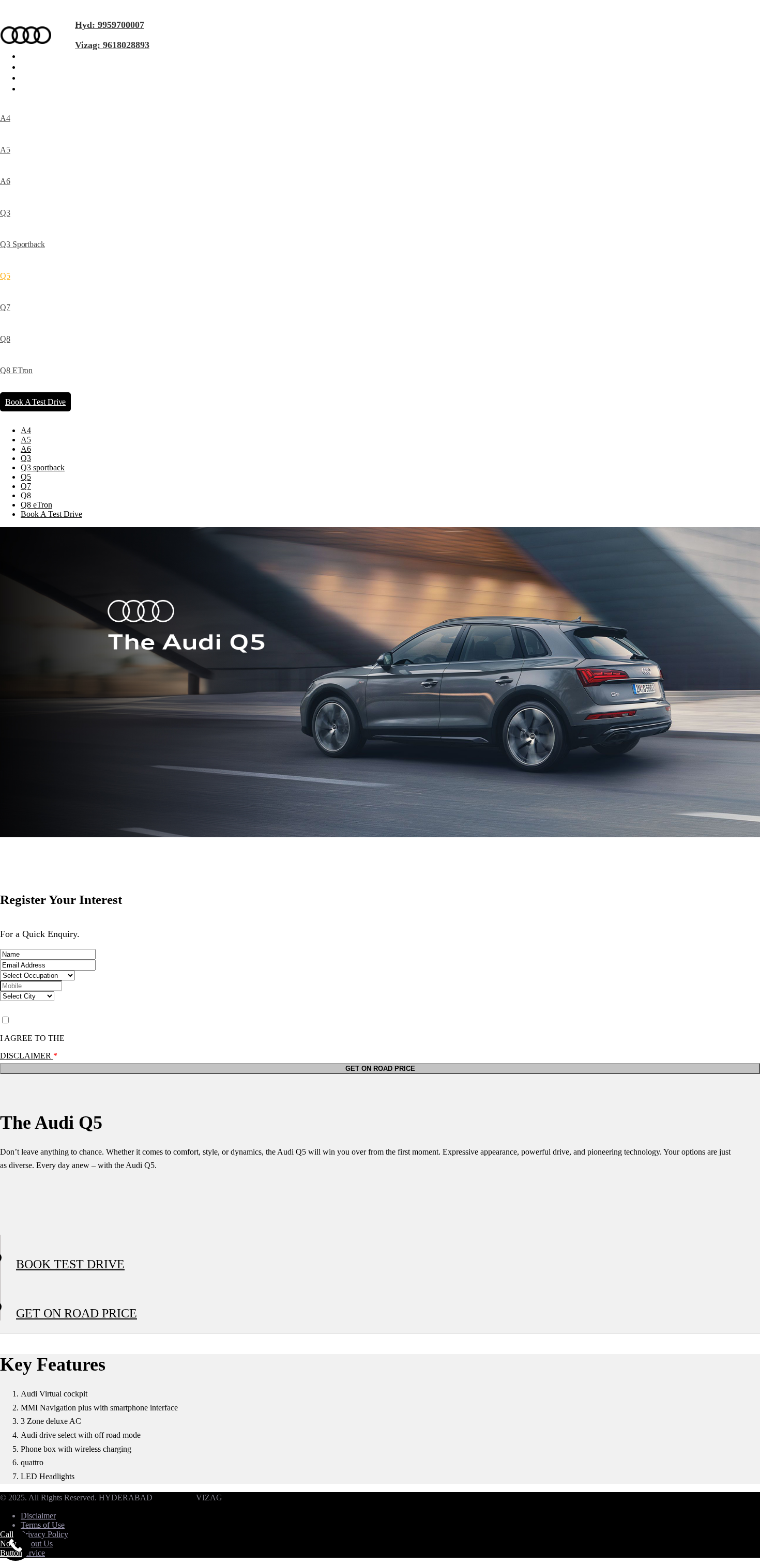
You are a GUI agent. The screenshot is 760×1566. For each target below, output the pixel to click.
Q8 (5, 338)
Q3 (5, 212)
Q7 (5, 307)
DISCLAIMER (26, 1055)
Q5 (5, 275)
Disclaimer (38, 1515)
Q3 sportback (22, 244)
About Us (37, 1543)
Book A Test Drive (35, 401)
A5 (5, 149)
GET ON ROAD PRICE (76, 1313)
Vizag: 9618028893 (112, 45)
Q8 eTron (16, 370)
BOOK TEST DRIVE (70, 1264)
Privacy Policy (44, 1534)
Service (33, 1552)
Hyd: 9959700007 (109, 25)
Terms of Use (43, 1525)
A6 (5, 181)
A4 (5, 118)
